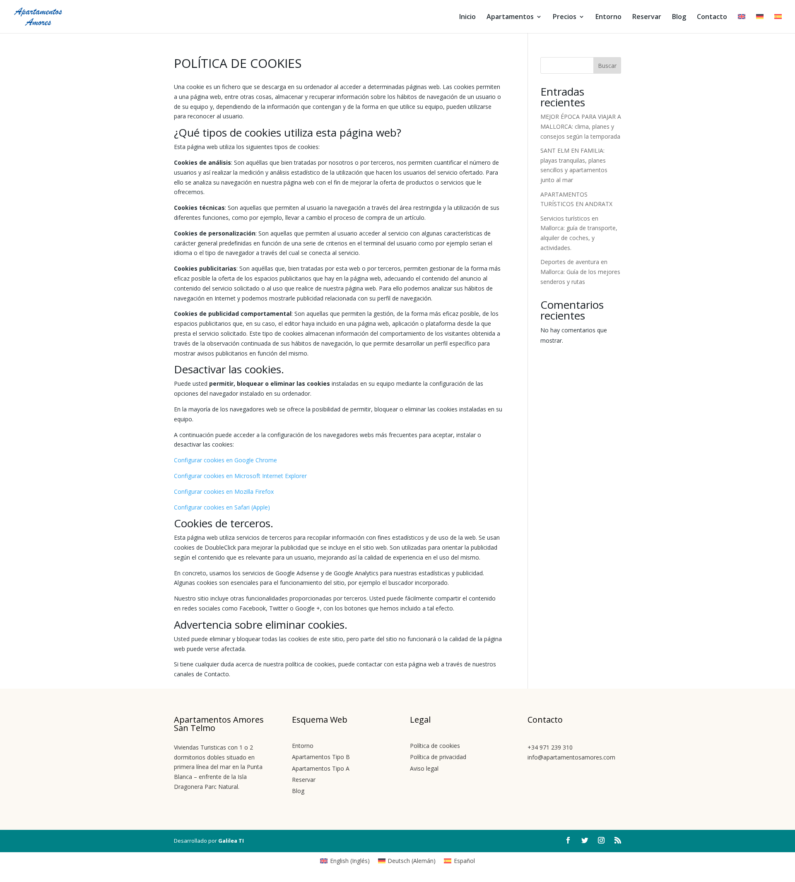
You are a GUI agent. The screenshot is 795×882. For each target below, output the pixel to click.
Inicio (467, 17)
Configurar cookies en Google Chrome (225, 460)
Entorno (608, 17)
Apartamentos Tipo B (321, 757)
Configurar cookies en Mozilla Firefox (224, 491)
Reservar (646, 17)
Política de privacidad (438, 757)
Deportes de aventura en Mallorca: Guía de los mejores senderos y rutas (580, 272)
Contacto (712, 17)
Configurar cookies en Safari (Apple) (222, 507)
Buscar (607, 66)
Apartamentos (510, 17)
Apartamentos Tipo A (320, 768)
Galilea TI (231, 840)
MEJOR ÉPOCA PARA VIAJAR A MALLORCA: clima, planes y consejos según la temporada (580, 126)
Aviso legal (424, 768)
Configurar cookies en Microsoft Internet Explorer (240, 476)
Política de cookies (435, 746)
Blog (679, 17)
